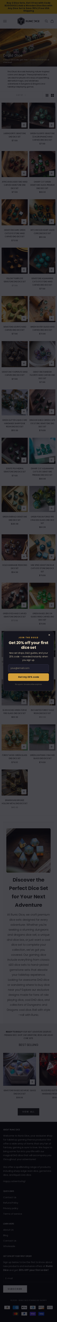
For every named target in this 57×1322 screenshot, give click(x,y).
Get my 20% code (28, 677)
